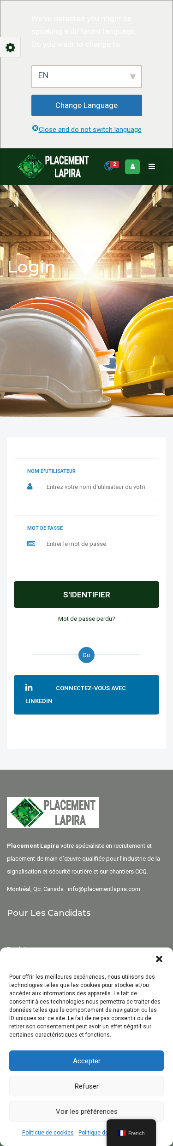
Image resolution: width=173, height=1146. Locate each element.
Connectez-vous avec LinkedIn (75, 694)
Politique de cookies (48, 1132)
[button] (159, 959)
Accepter (87, 1061)
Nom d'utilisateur (51, 471)
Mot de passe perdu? (86, 618)
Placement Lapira (33, 845)
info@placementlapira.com (104, 888)
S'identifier (86, 594)
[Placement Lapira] (53, 166)
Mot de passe (45, 528)
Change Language (86, 105)
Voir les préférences (87, 1111)
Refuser (87, 1086)
